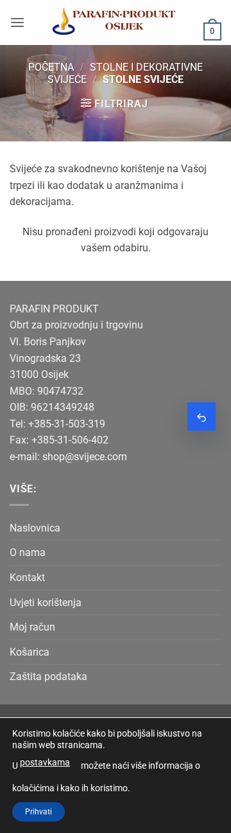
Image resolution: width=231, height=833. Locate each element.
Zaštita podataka (48, 676)
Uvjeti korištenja (45, 602)
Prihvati (38, 811)
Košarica (29, 652)
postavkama (45, 762)
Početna (51, 67)
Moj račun (32, 627)
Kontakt (27, 577)
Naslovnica (35, 528)
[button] (17, 22)
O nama (28, 552)
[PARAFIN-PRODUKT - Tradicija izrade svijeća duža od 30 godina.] (114, 22)
